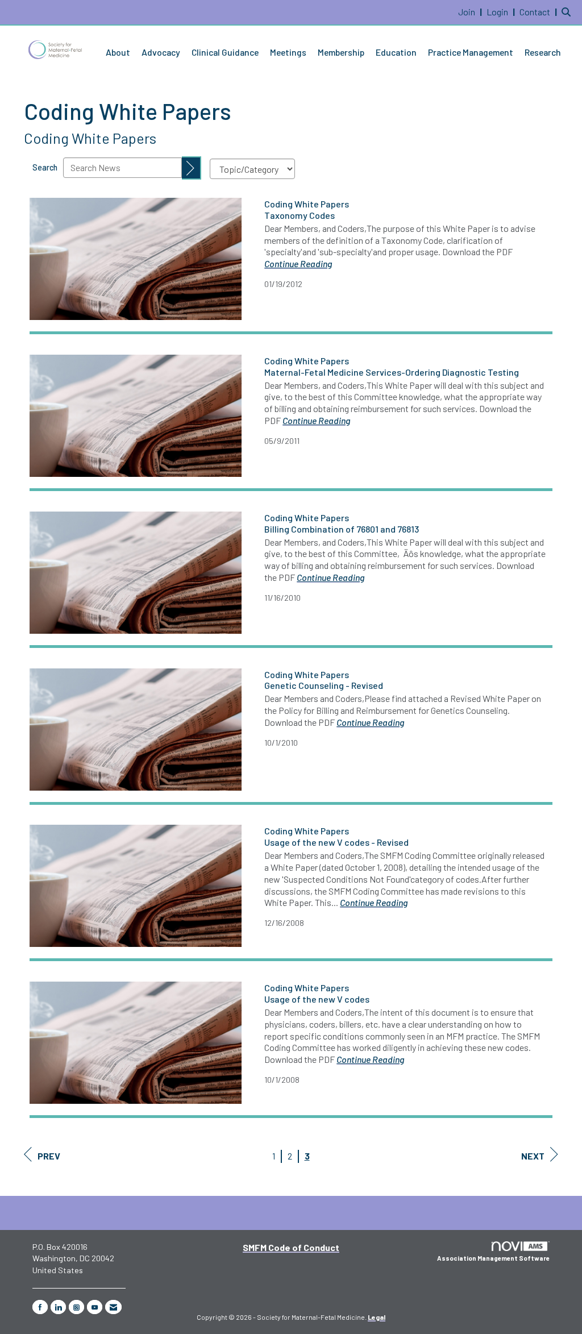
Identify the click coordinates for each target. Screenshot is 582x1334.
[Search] (191, 168)
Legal (376, 1317)
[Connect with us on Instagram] (76, 1307)
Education (396, 52)
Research (543, 52)
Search (44, 167)
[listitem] (471, 11)
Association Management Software (493, 1258)
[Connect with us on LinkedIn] (58, 1307)
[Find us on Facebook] (40, 1307)
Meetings (288, 52)
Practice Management (470, 52)
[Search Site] (567, 11)
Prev (49, 1155)
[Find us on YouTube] (94, 1307)
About (118, 52)
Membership (341, 52)
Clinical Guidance (225, 52)
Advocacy (161, 52)
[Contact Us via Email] (113, 1307)
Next (532, 1155)
